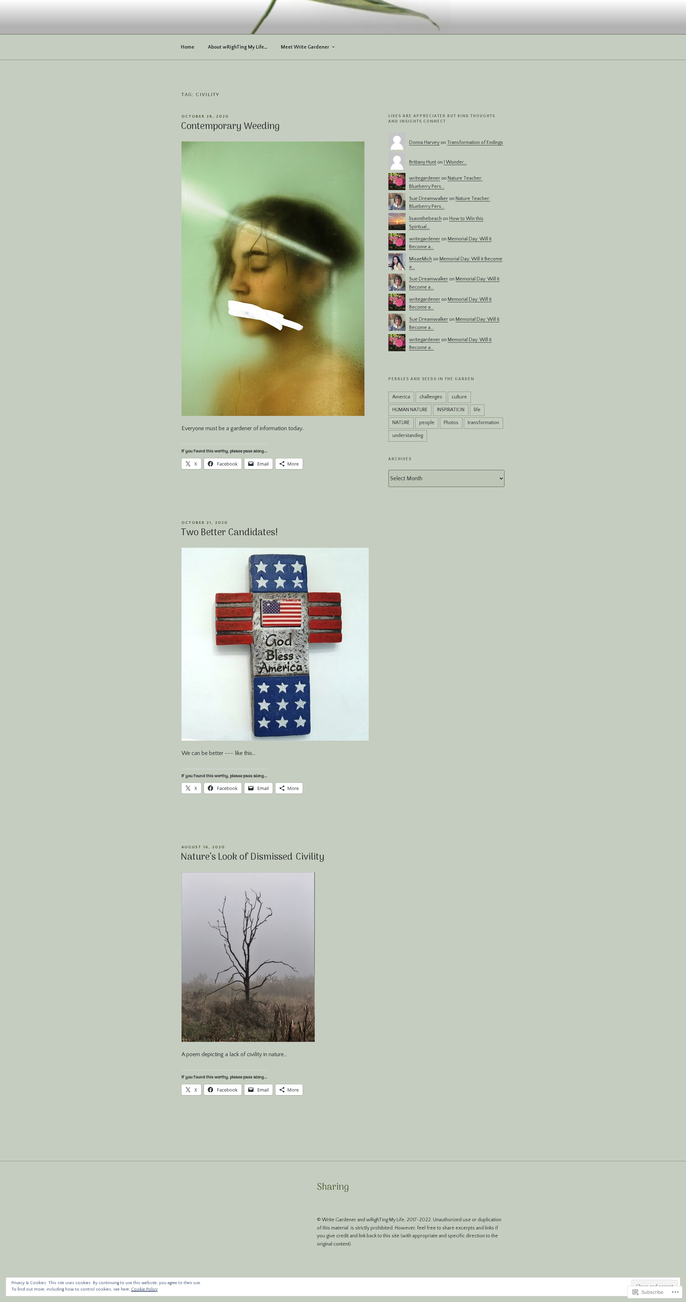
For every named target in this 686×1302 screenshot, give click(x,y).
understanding (407, 435)
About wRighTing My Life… (237, 47)
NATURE (401, 423)
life (477, 410)
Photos (451, 423)
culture (459, 397)
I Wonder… (455, 162)
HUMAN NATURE (410, 410)
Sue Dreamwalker (428, 199)
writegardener (424, 178)
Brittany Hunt (422, 162)
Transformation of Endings (475, 142)
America (401, 397)
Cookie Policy (144, 1289)
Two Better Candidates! (229, 533)
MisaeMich (420, 259)
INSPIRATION (450, 410)
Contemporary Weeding (230, 126)
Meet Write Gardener (305, 47)
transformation (483, 423)
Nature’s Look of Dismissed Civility (252, 857)
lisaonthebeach (425, 219)
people (426, 423)
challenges (430, 397)
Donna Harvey (424, 142)
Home (187, 47)
